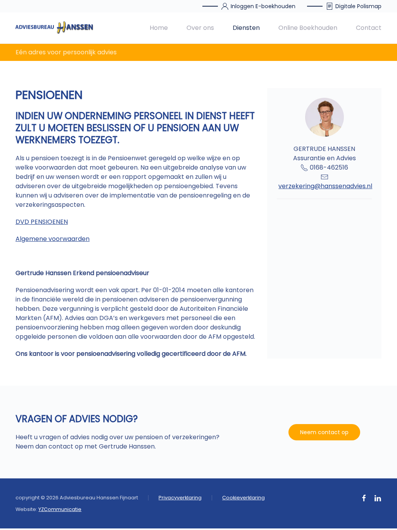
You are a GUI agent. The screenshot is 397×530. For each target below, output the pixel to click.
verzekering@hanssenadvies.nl (325, 186)
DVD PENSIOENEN (42, 221)
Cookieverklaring (243, 497)
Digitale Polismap (358, 6)
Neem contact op (324, 432)
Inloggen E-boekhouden (263, 6)
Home (159, 27)
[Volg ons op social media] (364, 497)
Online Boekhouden (307, 27)
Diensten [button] (246, 27)
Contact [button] (368, 27)
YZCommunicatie (59, 509)
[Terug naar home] (54, 27)
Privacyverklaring (180, 497)
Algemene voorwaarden (53, 238)
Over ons (200, 27)
